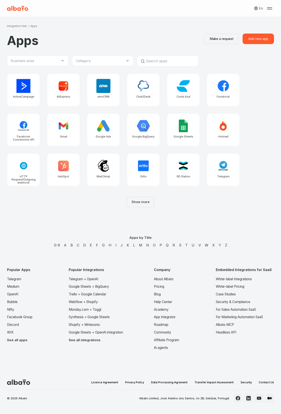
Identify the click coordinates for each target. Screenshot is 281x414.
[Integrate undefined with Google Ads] (103, 130)
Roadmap (161, 325)
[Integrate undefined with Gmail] (63, 130)
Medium (13, 286)
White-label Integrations (234, 279)
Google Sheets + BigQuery (89, 286)
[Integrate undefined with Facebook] (223, 90)
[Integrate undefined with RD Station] (183, 169)
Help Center (163, 302)
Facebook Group (19, 317)
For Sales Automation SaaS (236, 309)
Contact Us (266, 382)
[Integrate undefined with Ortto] (143, 169)
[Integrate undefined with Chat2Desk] (143, 90)
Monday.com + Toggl (85, 309)
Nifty (10, 309)
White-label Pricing (230, 286)
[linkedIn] (248, 398)
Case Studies (226, 294)
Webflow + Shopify (83, 302)
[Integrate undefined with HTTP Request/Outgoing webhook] (23, 169)
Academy (161, 309)
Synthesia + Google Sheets (89, 317)
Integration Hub (17, 26)
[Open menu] (269, 8)
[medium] (269, 398)
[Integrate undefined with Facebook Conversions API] (23, 130)
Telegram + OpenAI (83, 279)
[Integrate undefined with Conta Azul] (183, 90)
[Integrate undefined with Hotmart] (223, 130)
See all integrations (85, 340)
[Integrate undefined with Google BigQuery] (143, 130)
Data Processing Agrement (169, 382)
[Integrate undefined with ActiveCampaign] (23, 90)
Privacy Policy (134, 382)
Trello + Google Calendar (87, 294)
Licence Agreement (104, 382)
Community (162, 332)
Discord (13, 325)
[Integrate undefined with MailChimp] (103, 169)
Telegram (14, 279)
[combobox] (35, 60)
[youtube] (259, 398)
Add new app (258, 39)
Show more (140, 202)
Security (246, 382)
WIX (10, 332)
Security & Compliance (233, 302)
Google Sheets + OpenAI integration (96, 332)
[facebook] (238, 398)
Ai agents (161, 348)
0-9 (57, 245)
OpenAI (12, 294)
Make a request (221, 39)
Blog (157, 294)
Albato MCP (225, 325)
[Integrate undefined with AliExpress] (63, 90)
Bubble (12, 302)
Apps (33, 26)
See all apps (17, 340)
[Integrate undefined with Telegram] (223, 169)
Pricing (159, 286)
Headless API (226, 332)
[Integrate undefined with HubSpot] (63, 169)
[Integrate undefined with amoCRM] (103, 90)
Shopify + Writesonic (84, 325)
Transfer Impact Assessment (214, 382)
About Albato (163, 279)
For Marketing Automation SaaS (239, 317)
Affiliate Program (166, 340)
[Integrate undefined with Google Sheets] (183, 130)
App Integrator (165, 317)
